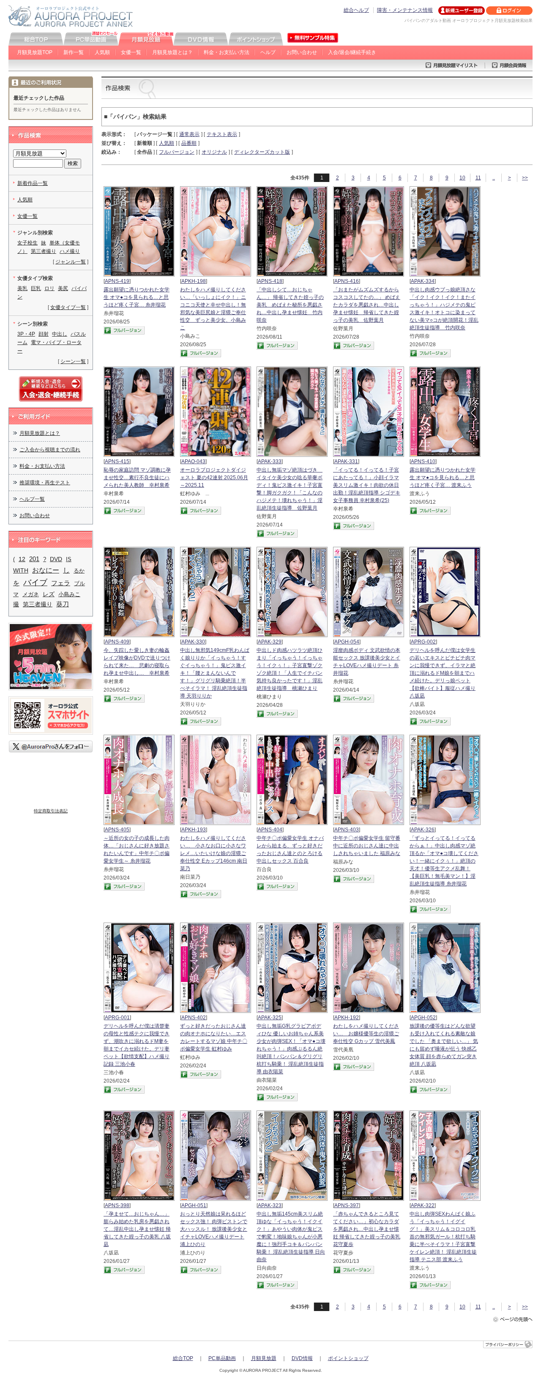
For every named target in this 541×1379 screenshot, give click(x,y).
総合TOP (183, 1358)
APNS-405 (117, 830)
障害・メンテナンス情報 (405, 10)
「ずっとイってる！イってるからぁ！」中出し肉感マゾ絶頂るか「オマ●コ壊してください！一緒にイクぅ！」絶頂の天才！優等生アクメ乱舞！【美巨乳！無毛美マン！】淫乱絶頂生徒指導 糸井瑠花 (444, 861)
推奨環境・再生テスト (44, 483)
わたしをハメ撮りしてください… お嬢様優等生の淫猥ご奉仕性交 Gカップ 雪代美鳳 (366, 1033)
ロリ (49, 288)
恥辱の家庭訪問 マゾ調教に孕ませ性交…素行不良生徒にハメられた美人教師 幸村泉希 (137, 477)
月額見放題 (263, 1358)
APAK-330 (193, 642)
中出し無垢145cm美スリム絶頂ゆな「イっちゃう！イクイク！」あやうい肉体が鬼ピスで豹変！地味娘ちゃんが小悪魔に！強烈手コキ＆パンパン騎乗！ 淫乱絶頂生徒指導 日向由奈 (291, 1236)
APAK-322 (422, 1205)
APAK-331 (346, 461)
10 (462, 178)
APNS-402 (193, 1018)
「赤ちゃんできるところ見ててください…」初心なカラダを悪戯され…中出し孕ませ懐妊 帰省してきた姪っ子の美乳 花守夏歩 (366, 1229)
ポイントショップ (348, 1358)
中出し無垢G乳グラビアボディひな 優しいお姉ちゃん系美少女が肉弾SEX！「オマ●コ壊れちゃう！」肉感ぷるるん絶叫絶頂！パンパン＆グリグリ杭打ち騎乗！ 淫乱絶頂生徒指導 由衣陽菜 (291, 1049)
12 (22, 559)
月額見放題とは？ (172, 52)
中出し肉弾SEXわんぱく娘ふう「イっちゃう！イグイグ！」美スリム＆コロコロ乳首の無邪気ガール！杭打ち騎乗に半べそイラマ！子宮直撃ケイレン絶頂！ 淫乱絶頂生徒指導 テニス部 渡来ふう (443, 1236)
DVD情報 (302, 1358)
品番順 (189, 143)
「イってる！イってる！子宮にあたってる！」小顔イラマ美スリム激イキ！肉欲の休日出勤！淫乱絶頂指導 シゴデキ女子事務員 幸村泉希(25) (366, 485)
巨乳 (36, 288)
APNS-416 (346, 281)
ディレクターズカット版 (262, 152)
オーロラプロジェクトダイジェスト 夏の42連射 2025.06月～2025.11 (214, 477)
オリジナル (214, 152)
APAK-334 (422, 281)
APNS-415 (117, 461)
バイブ (35, 582)
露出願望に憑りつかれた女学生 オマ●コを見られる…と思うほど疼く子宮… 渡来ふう (442, 477)
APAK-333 (269, 461)
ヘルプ (268, 52)
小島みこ (69, 594)
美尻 (63, 288)
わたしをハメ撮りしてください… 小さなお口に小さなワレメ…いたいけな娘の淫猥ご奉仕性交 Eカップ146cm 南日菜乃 (213, 853)
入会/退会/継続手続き (352, 52)
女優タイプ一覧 (68, 307)
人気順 (102, 52)
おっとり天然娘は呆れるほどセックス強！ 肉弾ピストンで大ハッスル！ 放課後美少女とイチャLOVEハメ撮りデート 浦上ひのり (213, 1229)
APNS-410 (423, 461)
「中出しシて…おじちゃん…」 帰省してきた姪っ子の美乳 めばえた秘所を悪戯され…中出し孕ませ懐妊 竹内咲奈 (290, 305)
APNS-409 (117, 642)
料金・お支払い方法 (226, 52)
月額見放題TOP (34, 52)
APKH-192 (346, 1018)
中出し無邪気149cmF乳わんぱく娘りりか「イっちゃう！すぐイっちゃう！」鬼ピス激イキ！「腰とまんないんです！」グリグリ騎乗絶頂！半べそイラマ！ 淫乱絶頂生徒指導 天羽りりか (214, 673)
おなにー (45, 570)
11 (478, 178)
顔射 (43, 334)
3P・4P (26, 334)
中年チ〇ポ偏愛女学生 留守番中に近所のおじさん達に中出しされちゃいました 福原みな (366, 845)
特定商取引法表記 (51, 811)
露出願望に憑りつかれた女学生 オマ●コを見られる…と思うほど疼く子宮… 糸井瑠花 (136, 297)
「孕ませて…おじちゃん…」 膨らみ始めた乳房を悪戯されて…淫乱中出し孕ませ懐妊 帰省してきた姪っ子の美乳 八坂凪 (137, 1229)
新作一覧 (73, 52)
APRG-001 (117, 1018)
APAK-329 (269, 642)
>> (525, 178)
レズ (49, 594)
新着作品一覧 (32, 183)
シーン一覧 (73, 361)
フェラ (60, 583)
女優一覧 (131, 52)
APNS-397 (346, 1205)
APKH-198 (193, 281)
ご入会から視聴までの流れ (49, 450)
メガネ (30, 594)
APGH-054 (346, 642)
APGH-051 (193, 1205)
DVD (56, 559)
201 (34, 559)
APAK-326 (422, 830)
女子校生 (27, 243)
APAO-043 (193, 461)
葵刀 (62, 604)
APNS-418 (270, 281)
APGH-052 (423, 1018)
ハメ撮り (70, 251)
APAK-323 (269, 1205)
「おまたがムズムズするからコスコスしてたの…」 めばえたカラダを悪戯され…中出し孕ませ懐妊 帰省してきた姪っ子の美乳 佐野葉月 (366, 305)
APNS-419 (117, 281)
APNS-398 (117, 1205)
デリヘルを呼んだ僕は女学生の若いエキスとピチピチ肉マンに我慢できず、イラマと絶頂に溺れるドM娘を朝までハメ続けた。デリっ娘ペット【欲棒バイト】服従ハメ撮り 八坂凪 (442, 673)
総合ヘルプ (356, 10)
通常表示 (189, 134)
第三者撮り (43, 251)
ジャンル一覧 (70, 262)
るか (79, 570)
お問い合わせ (302, 52)
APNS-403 (346, 830)
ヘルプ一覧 (32, 499)
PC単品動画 (222, 1358)
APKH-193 (193, 830)
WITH (20, 570)
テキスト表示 (222, 134)
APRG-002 (423, 642)
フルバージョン (176, 152)
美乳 (22, 288)
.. (493, 178)
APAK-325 (269, 1018)
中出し (59, 334)
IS (68, 559)
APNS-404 (270, 830)
